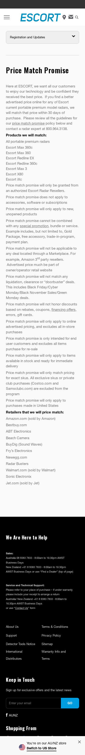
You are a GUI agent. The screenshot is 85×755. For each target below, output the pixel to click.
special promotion (34, 226)
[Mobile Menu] (7, 17)
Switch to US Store (41, 748)
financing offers (63, 309)
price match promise (28, 123)
